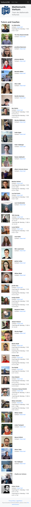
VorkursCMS (5, 2)
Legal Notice (19, 500)
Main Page (15, 2)
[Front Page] (6, 10)
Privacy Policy (12, 500)
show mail (20, 27)
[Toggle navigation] (28, 2)
